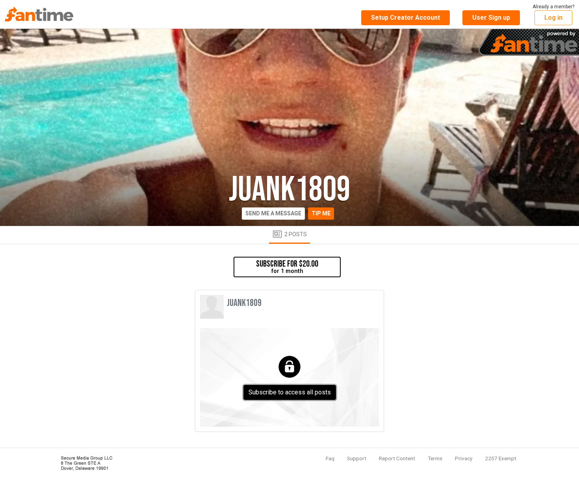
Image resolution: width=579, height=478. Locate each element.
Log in (553, 17)
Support (356, 458)
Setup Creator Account (405, 17)
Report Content (397, 458)
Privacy (463, 458)
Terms (435, 458)
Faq (330, 458)
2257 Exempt (500, 458)
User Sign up (491, 17)
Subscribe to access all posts (290, 392)
